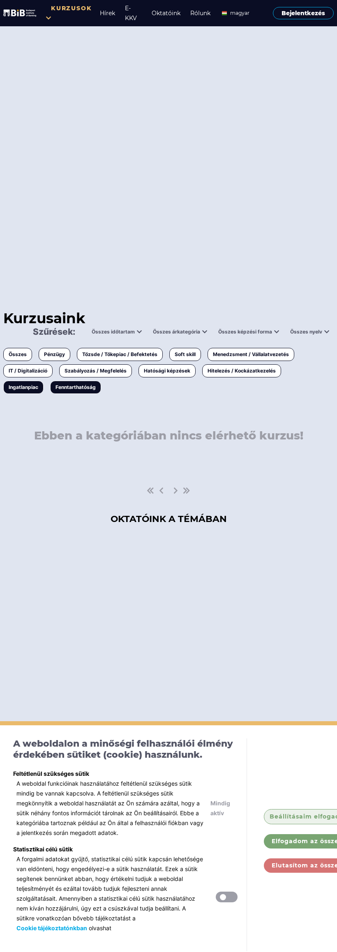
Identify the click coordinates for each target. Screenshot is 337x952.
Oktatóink (166, 13)
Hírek (107, 13)
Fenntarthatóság (75, 387)
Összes (18, 354)
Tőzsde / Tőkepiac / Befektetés (119, 354)
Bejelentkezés (303, 13)
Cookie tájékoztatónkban (51, 927)
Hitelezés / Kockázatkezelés (242, 371)
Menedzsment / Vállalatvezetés (251, 354)
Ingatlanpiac (23, 387)
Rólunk (200, 13)
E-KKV (131, 13)
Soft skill (185, 354)
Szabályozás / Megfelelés (96, 371)
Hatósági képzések (167, 371)
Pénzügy (54, 354)
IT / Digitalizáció (28, 371)
